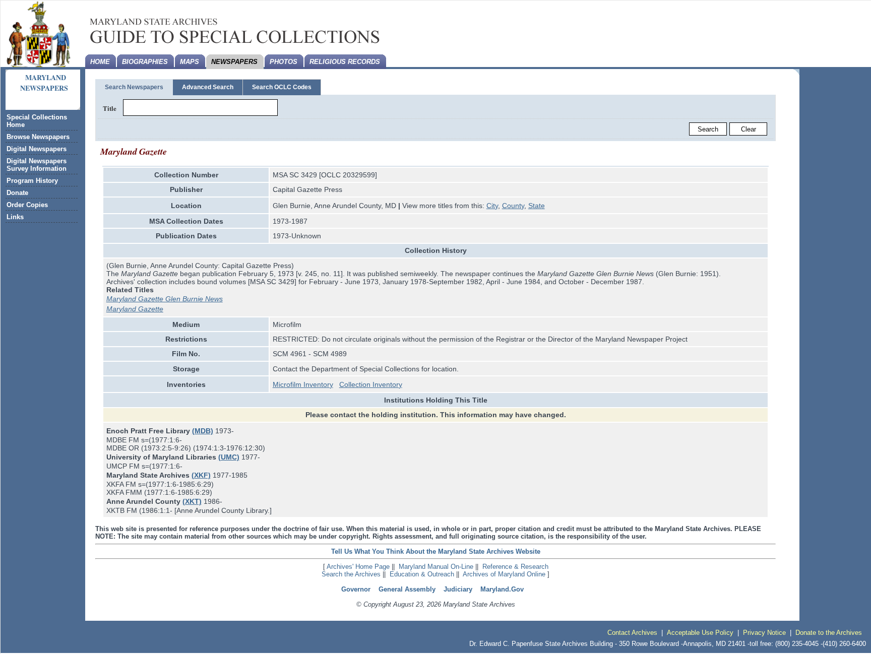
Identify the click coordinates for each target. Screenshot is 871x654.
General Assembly (407, 589)
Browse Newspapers (38, 137)
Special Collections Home (37, 120)
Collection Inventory (370, 384)
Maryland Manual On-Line (436, 566)
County (513, 206)
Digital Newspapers (37, 149)
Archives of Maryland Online (504, 574)
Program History (32, 180)
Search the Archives (351, 574)
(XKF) (201, 475)
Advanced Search (207, 87)
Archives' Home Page (358, 566)
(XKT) (192, 501)
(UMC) (228, 457)
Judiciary (458, 589)
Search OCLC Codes (282, 87)
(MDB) (202, 431)
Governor (355, 589)
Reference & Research (515, 566)
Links (15, 217)
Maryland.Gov (502, 589)
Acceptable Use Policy (700, 632)
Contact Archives (632, 632)
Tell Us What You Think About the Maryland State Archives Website (435, 551)
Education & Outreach (422, 574)
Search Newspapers (134, 87)
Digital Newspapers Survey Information (37, 164)
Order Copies (27, 205)
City (492, 206)
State (536, 206)
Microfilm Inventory (303, 384)
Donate (17, 193)
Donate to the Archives (828, 632)
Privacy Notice (764, 632)
